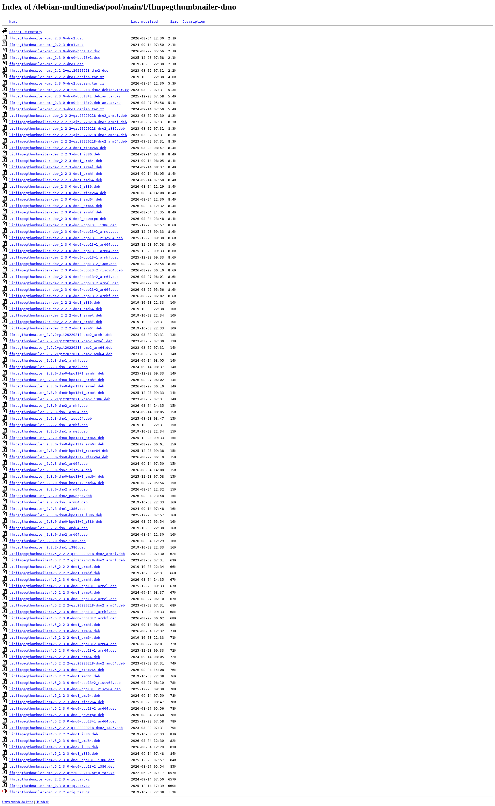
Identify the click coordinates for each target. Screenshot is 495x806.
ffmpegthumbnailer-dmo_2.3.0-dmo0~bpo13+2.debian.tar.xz (65, 103)
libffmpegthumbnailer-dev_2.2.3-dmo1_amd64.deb (55, 180)
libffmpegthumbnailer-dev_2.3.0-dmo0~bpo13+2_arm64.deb (64, 277)
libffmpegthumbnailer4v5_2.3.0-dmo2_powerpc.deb (56, 715)
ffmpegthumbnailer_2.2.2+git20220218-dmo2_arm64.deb (60, 348)
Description (194, 21)
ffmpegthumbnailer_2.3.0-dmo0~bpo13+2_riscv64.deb (58, 457)
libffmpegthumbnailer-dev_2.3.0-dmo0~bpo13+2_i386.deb (63, 264)
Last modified (144, 21)
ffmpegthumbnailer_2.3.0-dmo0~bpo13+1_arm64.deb (56, 438)
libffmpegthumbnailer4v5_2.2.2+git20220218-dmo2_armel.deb (67, 554)
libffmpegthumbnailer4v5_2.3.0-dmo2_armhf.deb (54, 579)
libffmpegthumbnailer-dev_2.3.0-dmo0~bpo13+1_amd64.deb (64, 244)
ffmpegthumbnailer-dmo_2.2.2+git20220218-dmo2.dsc (58, 70)
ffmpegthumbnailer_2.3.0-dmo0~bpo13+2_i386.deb (55, 522)
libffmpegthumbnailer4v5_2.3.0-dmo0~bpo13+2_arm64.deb (63, 644)
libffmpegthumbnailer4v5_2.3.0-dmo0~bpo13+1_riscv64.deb (65, 689)
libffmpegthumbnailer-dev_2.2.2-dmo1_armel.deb (55, 315)
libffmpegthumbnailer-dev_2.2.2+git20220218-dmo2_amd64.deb (68, 135)
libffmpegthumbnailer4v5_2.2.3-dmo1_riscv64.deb (56, 702)
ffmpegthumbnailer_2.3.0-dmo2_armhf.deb (48, 406)
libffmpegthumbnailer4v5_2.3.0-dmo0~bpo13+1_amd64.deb (63, 721)
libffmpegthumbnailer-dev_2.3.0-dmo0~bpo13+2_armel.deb (64, 283)
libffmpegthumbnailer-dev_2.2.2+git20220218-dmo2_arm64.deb (68, 141)
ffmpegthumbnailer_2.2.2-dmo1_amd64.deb (48, 528)
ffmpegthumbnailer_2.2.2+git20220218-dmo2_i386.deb (59, 399)
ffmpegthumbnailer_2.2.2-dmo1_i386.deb (47, 547)
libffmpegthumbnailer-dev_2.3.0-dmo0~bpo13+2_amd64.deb (64, 290)
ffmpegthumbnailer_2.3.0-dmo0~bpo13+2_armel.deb (56, 386)
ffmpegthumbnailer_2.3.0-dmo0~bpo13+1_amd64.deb (56, 476)
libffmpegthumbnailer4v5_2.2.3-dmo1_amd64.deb (54, 695)
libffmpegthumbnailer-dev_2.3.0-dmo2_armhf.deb (55, 212)
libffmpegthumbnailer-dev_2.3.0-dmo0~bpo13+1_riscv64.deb (66, 238)
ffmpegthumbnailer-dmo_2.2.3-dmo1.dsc (46, 45)
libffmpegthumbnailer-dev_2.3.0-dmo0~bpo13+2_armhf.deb (64, 296)
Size (174, 21)
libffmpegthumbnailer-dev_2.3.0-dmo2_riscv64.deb (57, 193)
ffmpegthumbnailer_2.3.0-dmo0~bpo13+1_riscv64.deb (58, 451)
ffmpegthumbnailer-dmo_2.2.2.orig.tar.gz (49, 792)
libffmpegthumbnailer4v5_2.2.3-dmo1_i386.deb (53, 753)
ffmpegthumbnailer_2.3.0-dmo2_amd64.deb (48, 534)
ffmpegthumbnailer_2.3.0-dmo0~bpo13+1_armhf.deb (56, 373)
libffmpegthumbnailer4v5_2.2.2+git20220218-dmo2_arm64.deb (67, 605)
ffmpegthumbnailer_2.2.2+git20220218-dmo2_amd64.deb (60, 354)
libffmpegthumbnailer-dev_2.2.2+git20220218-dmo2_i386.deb (67, 128)
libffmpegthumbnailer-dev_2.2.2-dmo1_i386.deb (54, 302)
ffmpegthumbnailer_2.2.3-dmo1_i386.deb (47, 509)
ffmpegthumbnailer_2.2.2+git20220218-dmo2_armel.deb (60, 341)
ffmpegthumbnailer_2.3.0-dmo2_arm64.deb (48, 489)
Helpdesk (42, 802)
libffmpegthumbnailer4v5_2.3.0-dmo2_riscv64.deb (56, 670)
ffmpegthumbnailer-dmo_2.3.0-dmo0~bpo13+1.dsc (54, 58)
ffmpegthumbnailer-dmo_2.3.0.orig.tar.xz (49, 786)
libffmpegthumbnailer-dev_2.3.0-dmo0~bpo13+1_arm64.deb (64, 251)
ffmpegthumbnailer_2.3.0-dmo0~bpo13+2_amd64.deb (56, 483)
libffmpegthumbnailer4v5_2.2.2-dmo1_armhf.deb (54, 573)
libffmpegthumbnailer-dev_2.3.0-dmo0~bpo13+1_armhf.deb (64, 257)
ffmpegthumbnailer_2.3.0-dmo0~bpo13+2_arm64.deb (56, 444)
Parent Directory (25, 32)
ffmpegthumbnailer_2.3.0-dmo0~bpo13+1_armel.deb (56, 393)
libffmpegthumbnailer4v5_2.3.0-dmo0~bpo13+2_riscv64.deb (65, 683)
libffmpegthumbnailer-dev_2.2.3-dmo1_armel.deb (55, 167)
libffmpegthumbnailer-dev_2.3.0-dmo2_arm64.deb (55, 206)
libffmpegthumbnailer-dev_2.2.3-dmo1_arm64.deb (55, 161)
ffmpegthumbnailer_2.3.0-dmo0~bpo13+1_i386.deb (55, 515)
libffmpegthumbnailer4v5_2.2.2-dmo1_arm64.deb (54, 637)
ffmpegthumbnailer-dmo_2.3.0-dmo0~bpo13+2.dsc (54, 51)
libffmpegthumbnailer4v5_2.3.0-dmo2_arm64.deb (54, 631)
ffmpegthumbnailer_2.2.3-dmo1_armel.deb (48, 367)
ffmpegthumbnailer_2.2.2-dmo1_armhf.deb (48, 425)
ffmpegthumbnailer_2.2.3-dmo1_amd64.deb (48, 464)
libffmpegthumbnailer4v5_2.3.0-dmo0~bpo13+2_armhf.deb (63, 618)
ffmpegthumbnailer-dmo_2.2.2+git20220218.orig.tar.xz (61, 773)
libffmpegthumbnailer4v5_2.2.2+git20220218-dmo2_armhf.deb (67, 560)
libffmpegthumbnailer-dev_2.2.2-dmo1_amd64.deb (55, 309)
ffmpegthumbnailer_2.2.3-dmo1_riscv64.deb (50, 418)
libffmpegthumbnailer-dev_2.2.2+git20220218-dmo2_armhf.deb (68, 122)
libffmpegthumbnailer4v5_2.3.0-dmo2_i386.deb (53, 747)
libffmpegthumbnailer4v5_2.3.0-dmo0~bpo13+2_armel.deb (63, 599)
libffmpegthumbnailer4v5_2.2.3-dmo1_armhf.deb (54, 625)
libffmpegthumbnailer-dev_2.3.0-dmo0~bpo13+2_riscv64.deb (66, 270)
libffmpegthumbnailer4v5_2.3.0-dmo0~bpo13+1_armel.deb (63, 586)
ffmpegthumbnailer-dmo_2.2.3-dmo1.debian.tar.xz (56, 109)
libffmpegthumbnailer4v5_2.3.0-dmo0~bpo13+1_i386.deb (61, 760)
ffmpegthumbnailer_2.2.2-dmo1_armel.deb (48, 431)
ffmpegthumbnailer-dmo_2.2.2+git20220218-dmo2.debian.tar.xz (69, 90)
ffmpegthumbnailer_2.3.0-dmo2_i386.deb (47, 541)
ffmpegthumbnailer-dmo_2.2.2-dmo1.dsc (46, 64)
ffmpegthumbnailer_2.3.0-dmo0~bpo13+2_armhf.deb (56, 380)
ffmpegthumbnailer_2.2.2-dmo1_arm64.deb (48, 502)
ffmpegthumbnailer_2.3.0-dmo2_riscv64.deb (50, 470)
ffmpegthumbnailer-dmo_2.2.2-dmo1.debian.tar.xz (56, 77)
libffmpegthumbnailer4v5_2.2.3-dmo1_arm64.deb (54, 657)
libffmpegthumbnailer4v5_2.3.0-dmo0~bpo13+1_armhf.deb (63, 612)
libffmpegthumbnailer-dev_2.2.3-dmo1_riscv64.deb (57, 148)
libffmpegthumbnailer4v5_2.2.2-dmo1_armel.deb (54, 567)
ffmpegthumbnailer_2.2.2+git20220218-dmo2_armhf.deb (60, 335)
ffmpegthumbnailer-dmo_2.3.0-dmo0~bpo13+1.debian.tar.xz (65, 96)
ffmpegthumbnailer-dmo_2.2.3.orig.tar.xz (49, 779)
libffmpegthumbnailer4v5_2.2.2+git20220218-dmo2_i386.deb (66, 728)
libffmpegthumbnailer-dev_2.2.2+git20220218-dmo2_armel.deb (68, 116)
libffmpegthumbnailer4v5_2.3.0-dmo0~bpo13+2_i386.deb (61, 766)
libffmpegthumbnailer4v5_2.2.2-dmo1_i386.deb (53, 734)
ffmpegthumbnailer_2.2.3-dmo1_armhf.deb (48, 360)
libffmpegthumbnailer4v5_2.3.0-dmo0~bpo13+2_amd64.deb (63, 708)
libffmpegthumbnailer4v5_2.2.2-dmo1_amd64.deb (54, 676)
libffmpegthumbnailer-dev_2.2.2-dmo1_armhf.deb (55, 322)
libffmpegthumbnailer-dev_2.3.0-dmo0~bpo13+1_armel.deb (64, 232)
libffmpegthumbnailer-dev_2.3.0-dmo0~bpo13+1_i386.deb (63, 225)
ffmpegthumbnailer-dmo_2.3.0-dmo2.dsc (46, 38)
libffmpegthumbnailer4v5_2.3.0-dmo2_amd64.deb (54, 741)
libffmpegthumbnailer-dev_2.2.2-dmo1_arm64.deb (55, 328)
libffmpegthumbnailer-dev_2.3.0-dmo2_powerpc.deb (57, 219)
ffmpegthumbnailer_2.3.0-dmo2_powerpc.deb (50, 496)
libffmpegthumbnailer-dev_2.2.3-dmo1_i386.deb (54, 154)
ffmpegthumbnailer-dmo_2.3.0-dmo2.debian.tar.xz (56, 83)
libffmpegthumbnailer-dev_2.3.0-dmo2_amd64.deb (55, 199)
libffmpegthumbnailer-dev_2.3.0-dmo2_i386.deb (54, 186)
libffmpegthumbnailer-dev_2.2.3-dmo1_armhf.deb (55, 174)
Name (13, 21)
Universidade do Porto (17, 802)
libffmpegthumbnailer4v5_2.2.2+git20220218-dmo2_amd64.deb (67, 663)
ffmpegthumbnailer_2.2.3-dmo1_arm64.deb (48, 412)
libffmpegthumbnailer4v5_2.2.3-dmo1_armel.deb (54, 592)
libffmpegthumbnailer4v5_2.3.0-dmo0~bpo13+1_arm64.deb (63, 650)
